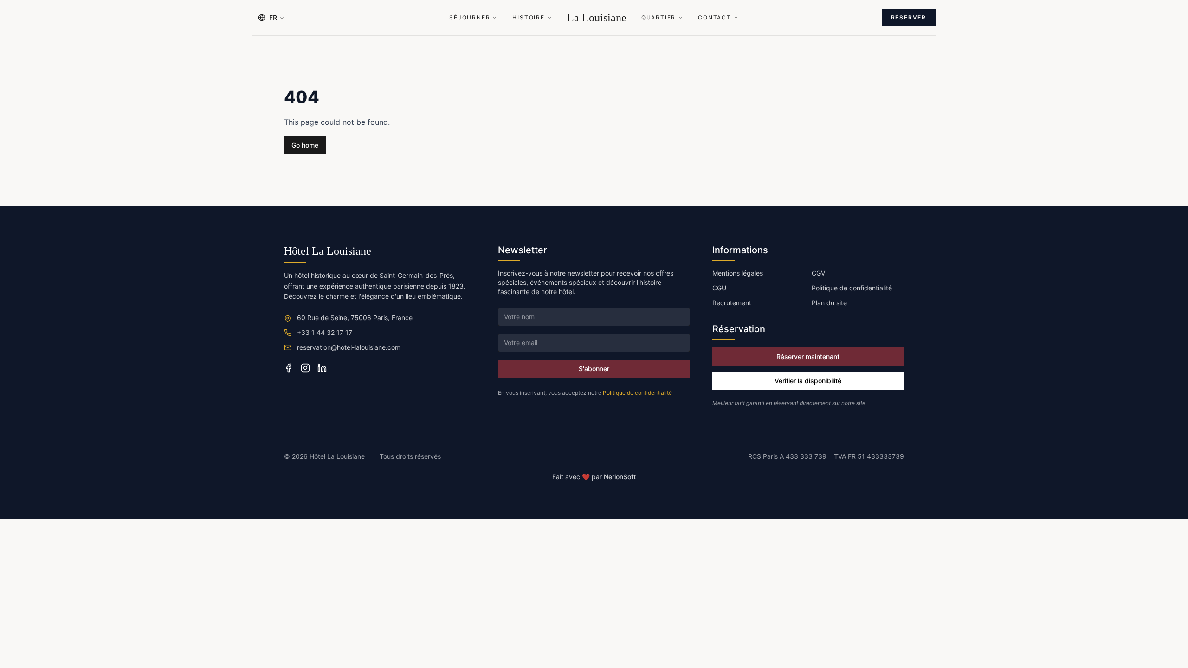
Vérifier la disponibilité (808, 381)
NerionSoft (620, 477)
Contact (714, 17)
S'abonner (594, 369)
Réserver (908, 17)
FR (273, 17)
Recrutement (731, 303)
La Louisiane (596, 17)
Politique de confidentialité (637, 392)
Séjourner (469, 17)
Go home (304, 145)
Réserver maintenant (807, 356)
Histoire (528, 17)
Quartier (658, 17)
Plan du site (829, 303)
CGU (719, 288)
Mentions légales (737, 273)
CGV (818, 273)
